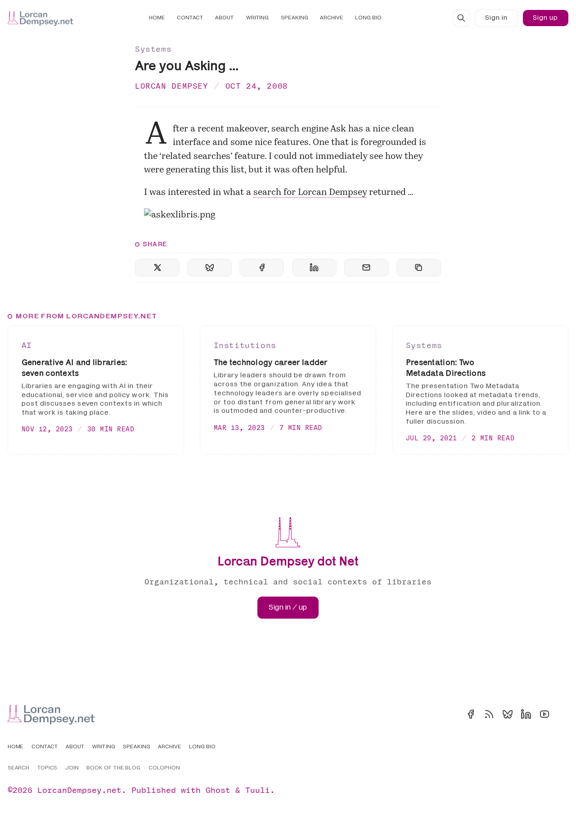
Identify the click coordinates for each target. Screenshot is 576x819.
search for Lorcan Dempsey (310, 192)
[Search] (461, 18)
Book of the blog (113, 768)
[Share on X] (157, 267)
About (224, 18)
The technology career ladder (271, 362)
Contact (190, 18)
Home (157, 18)
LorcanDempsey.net (79, 790)
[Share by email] (366, 267)
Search (19, 768)
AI (27, 345)
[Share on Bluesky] (209, 267)
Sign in (496, 18)
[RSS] (489, 714)
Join (72, 768)
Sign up (545, 18)
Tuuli (257, 790)
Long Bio (368, 18)
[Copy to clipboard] (418, 267)
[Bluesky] (507, 714)
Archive (331, 18)
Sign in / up (288, 607)
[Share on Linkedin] (314, 267)
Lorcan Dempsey (171, 85)
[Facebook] (470, 714)
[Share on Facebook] (261, 267)
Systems (153, 49)
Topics (47, 768)
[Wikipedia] (563, 714)
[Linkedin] (526, 714)
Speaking (294, 18)
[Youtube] (544, 714)
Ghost (218, 790)
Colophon (164, 768)
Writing (257, 18)
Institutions (245, 345)
